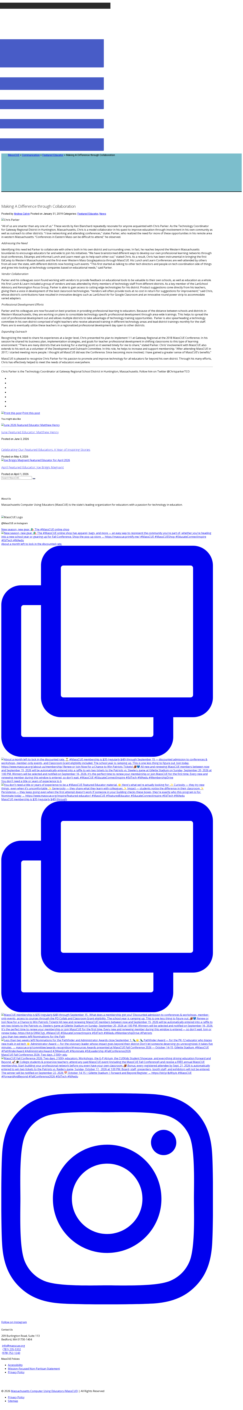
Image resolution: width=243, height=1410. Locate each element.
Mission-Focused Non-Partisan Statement (34, 1368)
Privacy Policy (16, 1372)
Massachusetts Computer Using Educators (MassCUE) (44, 1391)
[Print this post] (11, 413)
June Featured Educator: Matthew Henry (30, 432)
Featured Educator (87, 213)
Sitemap (13, 1401)
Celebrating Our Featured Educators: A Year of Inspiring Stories (45, 449)
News (102, 213)
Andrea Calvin (22, 213)
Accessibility (15, 1365)
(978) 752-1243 (11, 1353)
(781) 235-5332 (12, 1349)
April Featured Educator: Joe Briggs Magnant (32, 467)
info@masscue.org (13, 1346)
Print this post (31, 413)
